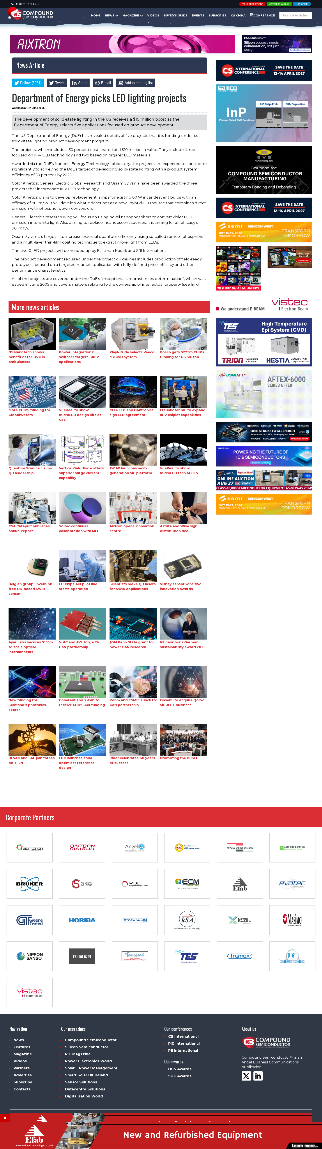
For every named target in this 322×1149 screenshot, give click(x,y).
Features (22, 1047)
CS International (183, 1036)
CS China (238, 15)
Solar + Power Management (91, 1068)
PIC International (184, 1043)
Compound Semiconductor (91, 1040)
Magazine (131, 15)
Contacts (22, 1089)
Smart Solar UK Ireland (86, 1075)
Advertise (23, 1075)
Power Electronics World (88, 1061)
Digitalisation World (84, 1096)
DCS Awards (179, 1069)
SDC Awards (179, 1076)
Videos (153, 15)
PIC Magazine (78, 1054)
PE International (183, 1051)
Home (96, 15)
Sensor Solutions (81, 1082)
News (110, 15)
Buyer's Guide (176, 15)
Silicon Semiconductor (86, 1047)
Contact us (301, 3)
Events (198, 15)
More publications (252, 3)
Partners (22, 1068)
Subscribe (217, 15)
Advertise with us (279, 3)
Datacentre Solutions (85, 1089)
